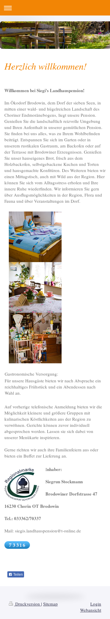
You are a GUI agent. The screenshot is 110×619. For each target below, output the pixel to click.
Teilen (17, 574)
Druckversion (27, 604)
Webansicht (90, 610)
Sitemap (50, 604)
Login (95, 604)
